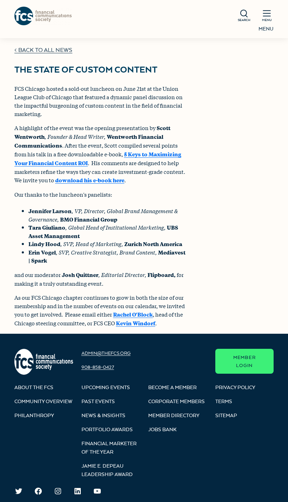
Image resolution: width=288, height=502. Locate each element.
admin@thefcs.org (106, 353)
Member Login (244, 361)
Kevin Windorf (135, 323)
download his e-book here (89, 180)
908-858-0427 (97, 367)
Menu (266, 28)
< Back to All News (43, 50)
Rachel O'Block (133, 314)
